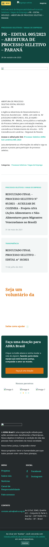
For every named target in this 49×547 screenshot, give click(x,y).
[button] (6, 3)
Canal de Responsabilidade (20, 9)
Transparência (12, 244)
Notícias (5, 481)
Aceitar (25, 543)
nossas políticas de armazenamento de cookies (24, 536)
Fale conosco (8, 494)
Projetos (5, 470)
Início (3, 9)
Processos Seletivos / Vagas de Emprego (21, 27)
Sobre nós (6, 476)
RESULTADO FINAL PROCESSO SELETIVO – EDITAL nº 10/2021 (20, 254)
